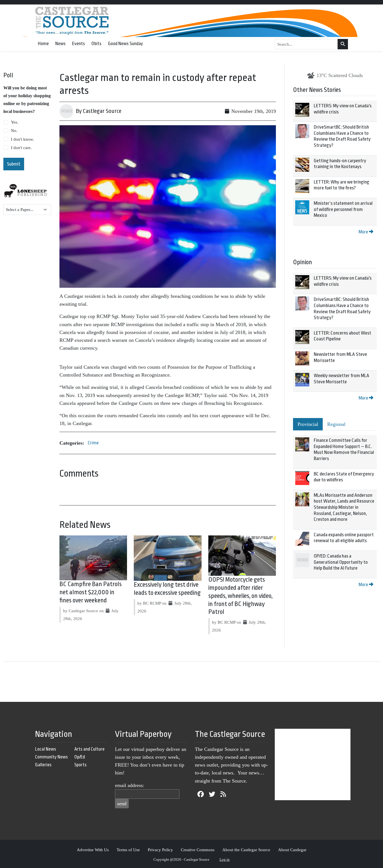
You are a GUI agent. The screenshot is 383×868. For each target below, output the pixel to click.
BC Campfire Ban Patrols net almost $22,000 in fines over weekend (90, 592)
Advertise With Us (93, 849)
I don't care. (21, 147)
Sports (80, 764)
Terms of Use (128, 849)
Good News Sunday (125, 43)
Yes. (14, 122)
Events (78, 43)
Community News (51, 757)
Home (43, 43)
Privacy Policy (160, 849)
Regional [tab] (336, 424)
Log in (225, 859)
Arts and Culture (89, 749)
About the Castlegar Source (246, 849)
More (364, 232)
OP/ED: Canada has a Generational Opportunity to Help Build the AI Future (341, 562)
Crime (93, 442)
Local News (45, 749)
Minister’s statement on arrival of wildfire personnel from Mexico (343, 209)
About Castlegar (292, 849)
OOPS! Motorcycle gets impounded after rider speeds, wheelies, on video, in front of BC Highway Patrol (240, 596)
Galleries (43, 764)
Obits (96, 43)
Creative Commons (197, 849)
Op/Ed (79, 757)
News (60, 43)
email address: (129, 785)
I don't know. (22, 139)
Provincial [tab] (307, 424)
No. (14, 130)
